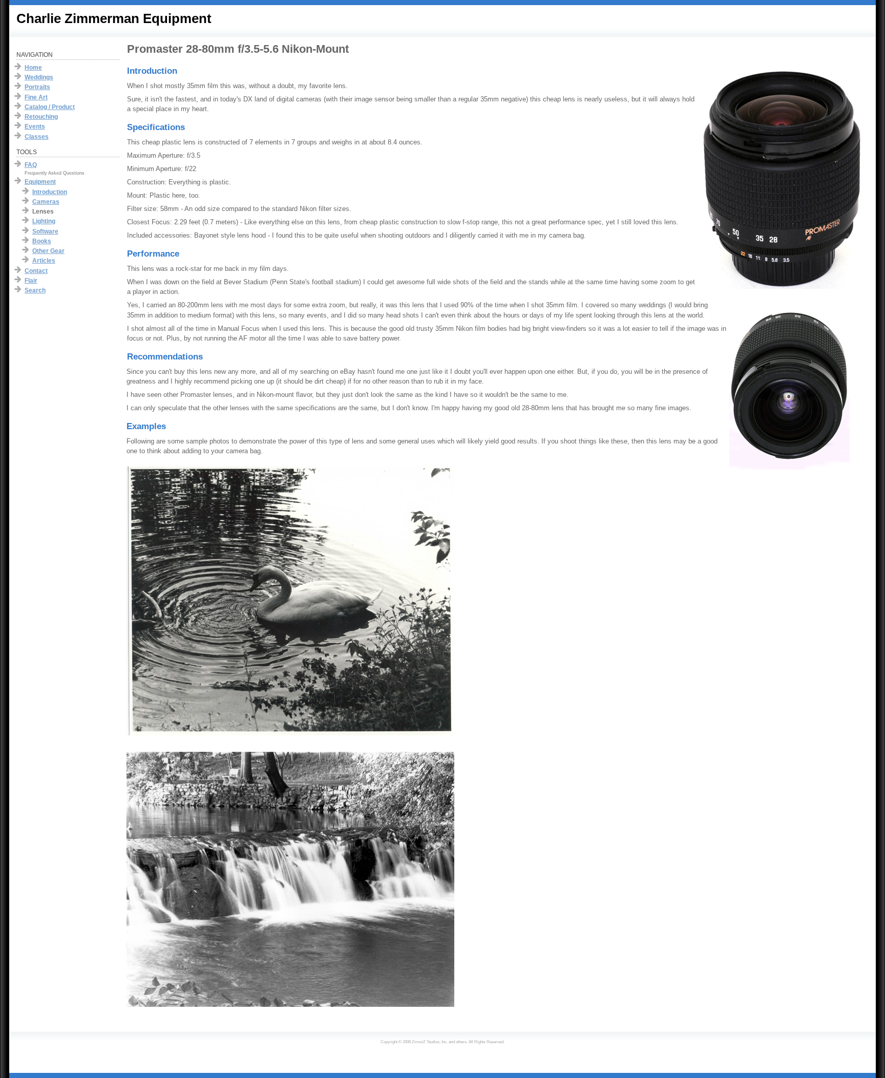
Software (45, 231)
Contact (36, 270)
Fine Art (36, 97)
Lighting (43, 221)
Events (35, 126)
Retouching (41, 116)
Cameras (45, 201)
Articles (43, 260)
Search (35, 290)
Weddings (39, 77)
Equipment (40, 181)
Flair (31, 280)
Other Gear (48, 251)
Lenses (43, 211)
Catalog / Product (50, 107)
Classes (37, 136)
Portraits (37, 87)
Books (41, 241)
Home (33, 67)
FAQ (31, 164)
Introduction (49, 192)
